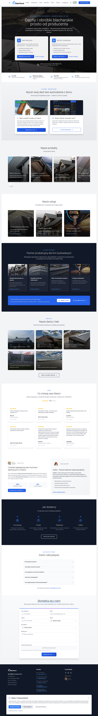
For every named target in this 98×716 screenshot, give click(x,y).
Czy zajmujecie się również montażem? (34, 572)
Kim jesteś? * (24, 624)
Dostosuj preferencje (40, 706)
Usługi (40, 2)
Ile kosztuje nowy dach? (30, 561)
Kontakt (58, 2)
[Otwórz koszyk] (70, 2)
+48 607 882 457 (42, 678)
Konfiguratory (34, 2)
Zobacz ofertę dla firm (59, 56)
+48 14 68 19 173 (42, 674)
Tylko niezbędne (27, 706)
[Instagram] (68, 673)
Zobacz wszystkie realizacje (48, 375)
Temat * (51, 617)
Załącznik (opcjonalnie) (26, 645)
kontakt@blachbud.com (41, 686)
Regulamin (20, 710)
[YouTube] (71, 673)
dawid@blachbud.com (80, 300)
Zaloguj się (65, 2)
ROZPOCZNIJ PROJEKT (49, 536)
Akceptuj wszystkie (14, 706)
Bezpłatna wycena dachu (25, 56)
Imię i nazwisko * (25, 611)
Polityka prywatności (13, 710)
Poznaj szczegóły (39, 56)
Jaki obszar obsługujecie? (31, 577)
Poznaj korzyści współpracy (16, 490)
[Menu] (9, 2)
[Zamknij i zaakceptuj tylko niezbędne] (88, 697)
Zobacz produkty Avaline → (59, 492)
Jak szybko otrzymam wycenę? (32, 567)
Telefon (23, 617)
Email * (51, 611)
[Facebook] (65, 673)
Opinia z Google (13, 419)
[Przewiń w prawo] (12, 184)
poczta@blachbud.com (41, 690)
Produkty (27, 2)
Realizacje (46, 2)
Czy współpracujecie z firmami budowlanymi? (36, 582)
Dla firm (52, 2)
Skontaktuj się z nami (55, 588)
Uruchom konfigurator (65, 129)
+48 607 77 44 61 (64, 300)
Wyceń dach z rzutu (30, 130)
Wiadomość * (24, 631)
